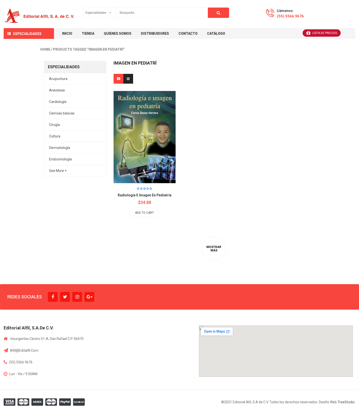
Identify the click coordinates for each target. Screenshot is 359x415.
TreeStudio (346, 402)
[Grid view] (118, 79)
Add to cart (144, 212)
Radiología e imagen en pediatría (144, 195)
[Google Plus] (89, 297)
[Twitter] (65, 297)
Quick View (155, 127)
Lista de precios (324, 33)
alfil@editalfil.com (24, 350)
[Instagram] (77, 297)
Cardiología (57, 102)
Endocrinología (60, 159)
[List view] (128, 79)
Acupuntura (58, 79)
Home (45, 49)
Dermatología (59, 148)
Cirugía (54, 125)
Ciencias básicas (61, 113)
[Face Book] (53, 297)
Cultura (54, 136)
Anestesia (57, 90)
